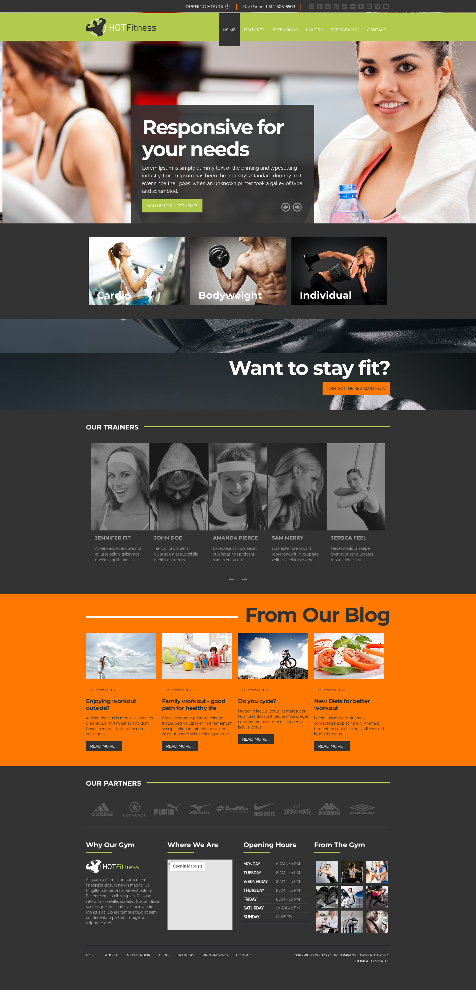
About (111, 955)
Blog (164, 955)
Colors (314, 29)
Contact (376, 29)
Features (254, 29)
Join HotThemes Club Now (356, 388)
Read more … (104, 746)
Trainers (185, 955)
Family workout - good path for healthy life (193, 704)
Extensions (285, 29)
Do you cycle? (257, 701)
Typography (345, 29)
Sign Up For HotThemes (170, 205)
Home (229, 29)
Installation (138, 955)
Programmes (215, 955)
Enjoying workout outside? (111, 704)
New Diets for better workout (342, 704)
